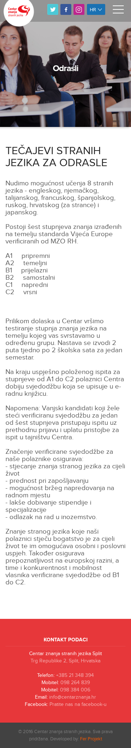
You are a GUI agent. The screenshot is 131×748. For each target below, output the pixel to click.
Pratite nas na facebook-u (78, 704)
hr (93, 9)
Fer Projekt (91, 739)
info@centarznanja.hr (72, 697)
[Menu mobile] (118, 10)
